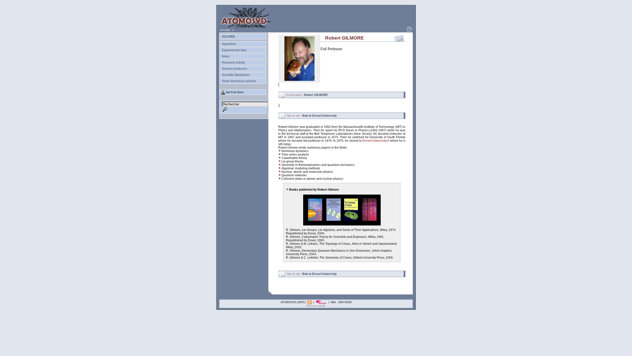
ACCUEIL (225, 30)
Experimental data (234, 50)
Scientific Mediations (236, 75)
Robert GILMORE (316, 95)
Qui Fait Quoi (234, 92)
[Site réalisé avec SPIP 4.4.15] (321, 302)
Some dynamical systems (239, 81)
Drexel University (374, 140)
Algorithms (229, 44)
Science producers (234, 68)
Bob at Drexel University (319, 115)
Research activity (233, 62)
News (226, 56)
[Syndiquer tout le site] (310, 302)
